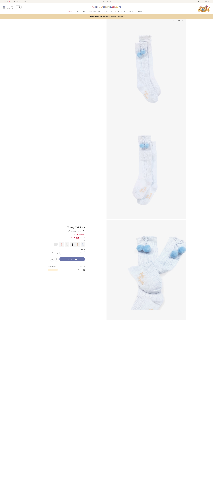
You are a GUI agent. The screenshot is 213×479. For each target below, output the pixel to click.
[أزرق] (83, 244)
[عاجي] (67, 244)
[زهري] (61, 244)
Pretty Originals (76, 227)
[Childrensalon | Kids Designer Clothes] (203, 8)
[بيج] (77, 244)
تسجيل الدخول (198, 1)
